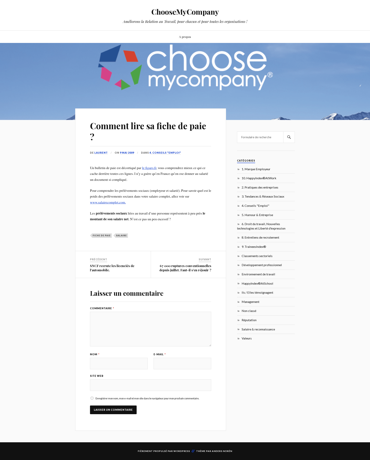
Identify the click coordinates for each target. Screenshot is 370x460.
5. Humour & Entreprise (257, 215)
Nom (94, 354)
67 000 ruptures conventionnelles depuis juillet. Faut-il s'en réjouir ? (185, 268)
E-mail (160, 354)
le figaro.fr (149, 167)
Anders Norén (222, 451)
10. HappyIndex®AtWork (259, 178)
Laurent (101, 152)
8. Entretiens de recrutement (260, 237)
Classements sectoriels (257, 256)
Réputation (249, 320)
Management (250, 301)
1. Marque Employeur (256, 169)
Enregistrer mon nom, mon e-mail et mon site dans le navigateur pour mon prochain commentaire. (147, 398)
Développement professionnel (262, 265)
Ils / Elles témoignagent (257, 292)
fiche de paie (102, 235)
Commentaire (102, 308)
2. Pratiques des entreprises (260, 187)
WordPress (181, 451)
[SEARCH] (289, 137)
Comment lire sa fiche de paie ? (148, 131)
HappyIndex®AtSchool (257, 283)
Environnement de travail (258, 274)
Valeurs (247, 338)
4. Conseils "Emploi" (165, 152)
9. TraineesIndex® (254, 246)
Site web (96, 375)
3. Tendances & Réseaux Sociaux (263, 196)
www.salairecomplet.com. (108, 202)
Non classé (249, 311)
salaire (121, 235)
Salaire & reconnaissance (258, 329)
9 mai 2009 (127, 152)
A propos (185, 37)
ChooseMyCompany (185, 12)
